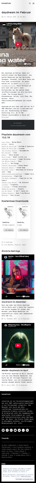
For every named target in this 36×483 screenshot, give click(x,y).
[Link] (23, 430)
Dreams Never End (22, 455)
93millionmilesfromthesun (12, 174)
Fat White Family (8, 161)
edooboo (25, 453)
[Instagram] (7, 430)
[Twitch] (11, 430)
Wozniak (5, 195)
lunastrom (6, 3)
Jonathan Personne (9, 159)
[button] (30, 3)
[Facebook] (3, 430)
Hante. (4, 155)
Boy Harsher (6, 153)
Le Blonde (5, 187)
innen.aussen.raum (8, 449)
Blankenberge (7, 176)
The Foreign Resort (9, 151)
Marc (24, 17)
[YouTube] (15, 430)
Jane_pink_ (6, 453)
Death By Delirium (9, 146)
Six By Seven (7, 191)
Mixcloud (5, 117)
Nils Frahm (6, 157)
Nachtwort (16, 453)
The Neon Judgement (9, 178)
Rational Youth (7, 170)
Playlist (18, 245)
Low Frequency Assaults (22, 447)
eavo (11, 455)
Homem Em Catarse (8, 189)
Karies (4, 144)
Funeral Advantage (9, 165)
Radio (24, 245)
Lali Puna (5, 142)
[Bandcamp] (19, 430)
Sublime (4, 455)
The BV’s (5, 163)
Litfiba (5, 185)
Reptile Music (7, 457)
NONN (3, 172)
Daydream (9, 242)
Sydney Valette (7, 193)
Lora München (8, 245)
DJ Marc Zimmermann (9, 445)
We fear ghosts (23, 449)
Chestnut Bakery (8, 168)
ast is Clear (8, 451)
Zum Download (9, 230)
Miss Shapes (19, 451)
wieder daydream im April (15, 370)
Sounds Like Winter (9, 182)
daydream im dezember (14, 302)
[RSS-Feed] (27, 430)
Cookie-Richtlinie (26, 476)
